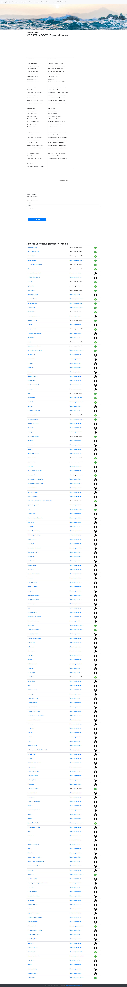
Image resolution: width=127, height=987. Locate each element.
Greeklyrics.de (5, 2)
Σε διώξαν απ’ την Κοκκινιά (34, 346)
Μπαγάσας (30, 732)
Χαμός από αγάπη (32, 969)
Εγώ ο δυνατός (31, 513)
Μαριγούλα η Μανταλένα (34, 316)
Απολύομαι (30, 427)
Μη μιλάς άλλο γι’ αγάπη (34, 711)
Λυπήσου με (31, 694)
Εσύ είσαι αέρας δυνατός (34, 277)
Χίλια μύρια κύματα (32, 973)
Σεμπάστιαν (31, 887)
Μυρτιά (29, 741)
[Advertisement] (63, 47)
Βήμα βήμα (30, 466)
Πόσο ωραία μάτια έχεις (34, 865)
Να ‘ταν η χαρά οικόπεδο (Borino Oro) (37, 749)
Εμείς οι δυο (31, 543)
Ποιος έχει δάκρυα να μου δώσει (36, 861)
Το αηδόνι (30, 363)
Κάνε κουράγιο (31, 651)
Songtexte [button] (24, 2)
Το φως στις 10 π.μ (32, 947)
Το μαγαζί (30, 372)
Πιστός (29, 848)
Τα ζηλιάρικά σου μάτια (33, 913)
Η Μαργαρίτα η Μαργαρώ (34, 629)
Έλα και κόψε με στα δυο (34, 535)
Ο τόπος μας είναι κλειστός (35, 333)
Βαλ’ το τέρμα (31, 256)
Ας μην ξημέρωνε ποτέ (33, 251)
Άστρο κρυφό (31, 445)
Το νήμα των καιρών (33, 376)
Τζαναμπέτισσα (31, 380)
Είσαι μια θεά (31, 526)
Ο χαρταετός (31, 797)
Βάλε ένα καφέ (31, 457)
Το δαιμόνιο (31, 943)
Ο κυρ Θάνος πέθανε (33, 775)
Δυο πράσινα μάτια (32, 496)
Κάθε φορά (30, 659)
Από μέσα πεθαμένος (33, 419)
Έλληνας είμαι (31, 268)
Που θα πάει (31, 874)
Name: (29, 203)
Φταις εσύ (30, 578)
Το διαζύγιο (30, 367)
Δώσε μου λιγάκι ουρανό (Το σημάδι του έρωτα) (40, 500)
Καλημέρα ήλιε (31, 307)
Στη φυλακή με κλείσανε (34, 896)
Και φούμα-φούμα (32, 303)
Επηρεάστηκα (31, 556)
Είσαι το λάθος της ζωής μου (35, 264)
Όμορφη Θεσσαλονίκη (33, 823)
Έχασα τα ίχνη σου (32, 565)
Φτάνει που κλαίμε (32, 582)
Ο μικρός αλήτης (32, 329)
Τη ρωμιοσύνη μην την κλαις (35, 917)
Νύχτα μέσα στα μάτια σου (34, 762)
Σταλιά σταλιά (31, 354)
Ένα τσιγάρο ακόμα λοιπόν (34, 548)
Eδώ (29, 509)
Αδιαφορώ (30, 389)
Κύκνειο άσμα (31, 681)
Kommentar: (31, 208)
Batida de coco (31, 462)
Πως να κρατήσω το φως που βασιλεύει (38, 883)
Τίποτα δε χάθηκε (32, 938)
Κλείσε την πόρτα (32, 664)
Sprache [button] (48, 2)
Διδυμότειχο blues (32, 487)
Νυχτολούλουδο (32, 767)
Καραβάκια (30, 655)
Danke (54, 2)
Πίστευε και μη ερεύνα (33, 844)
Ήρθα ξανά (30, 646)
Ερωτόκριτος (31, 560)
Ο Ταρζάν (30, 324)
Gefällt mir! (63, 2)
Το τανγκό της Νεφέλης (34, 956)
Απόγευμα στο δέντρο (33, 423)
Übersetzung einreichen (75, 273)
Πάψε (29, 831)
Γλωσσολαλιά (31, 625)
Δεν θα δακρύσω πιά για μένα (35, 483)
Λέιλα (29, 685)
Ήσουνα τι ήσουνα (32, 298)
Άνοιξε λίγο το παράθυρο (34, 410)
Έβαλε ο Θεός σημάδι (33, 505)
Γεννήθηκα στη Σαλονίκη (34, 599)
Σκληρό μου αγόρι (32, 891)
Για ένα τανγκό (31, 603)
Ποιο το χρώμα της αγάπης (34, 857)
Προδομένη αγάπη (32, 878)
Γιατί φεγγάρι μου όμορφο (34, 616)
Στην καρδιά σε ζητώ (33, 904)
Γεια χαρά (30, 591)
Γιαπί (29, 608)
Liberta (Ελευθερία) (32, 689)
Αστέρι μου (30, 440)
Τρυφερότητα (31, 960)
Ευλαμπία (30, 281)
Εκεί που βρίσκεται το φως (34, 530)
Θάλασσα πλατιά (32, 926)
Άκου (29, 393)
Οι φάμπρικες (31, 337)
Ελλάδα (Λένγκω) (32, 539)
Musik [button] (30, 2)
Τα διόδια (30, 908)
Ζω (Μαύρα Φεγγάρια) (33, 384)
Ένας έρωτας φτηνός (33, 552)
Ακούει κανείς (31, 397)
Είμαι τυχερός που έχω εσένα (35, 518)
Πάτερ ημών (31, 835)
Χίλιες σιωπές (31, 977)
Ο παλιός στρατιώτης (33, 788)
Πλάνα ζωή (30, 853)
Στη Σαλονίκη (31, 900)
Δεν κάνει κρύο (31, 475)
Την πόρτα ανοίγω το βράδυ (35, 930)
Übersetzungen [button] (16, 2)
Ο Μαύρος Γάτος (32, 780)
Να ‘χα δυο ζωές (32, 754)
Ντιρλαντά (30, 758)
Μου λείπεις (31, 728)
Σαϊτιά (29, 341)
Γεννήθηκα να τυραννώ (33, 595)
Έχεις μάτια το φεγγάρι (33, 573)
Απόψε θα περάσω (32, 247)
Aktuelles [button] (36, 2)
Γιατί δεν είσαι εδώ (32, 612)
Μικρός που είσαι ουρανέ (34, 719)
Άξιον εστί (30, 406)
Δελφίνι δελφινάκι (32, 260)
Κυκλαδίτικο (31, 676)
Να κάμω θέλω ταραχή (33, 320)
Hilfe (58, 2)
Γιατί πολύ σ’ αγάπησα (33, 621)
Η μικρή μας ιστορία (33, 634)
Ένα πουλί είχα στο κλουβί (34, 273)
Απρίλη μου (30, 432)
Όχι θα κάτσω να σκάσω (34, 827)
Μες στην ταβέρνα (32, 707)
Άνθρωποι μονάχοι (32, 414)
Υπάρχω (30, 964)
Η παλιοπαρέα (31, 642)
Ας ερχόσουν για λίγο (33, 436)
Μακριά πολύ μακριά (33, 698)
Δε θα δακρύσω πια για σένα (35, 470)
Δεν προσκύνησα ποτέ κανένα (35, 479)
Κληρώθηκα (30, 668)
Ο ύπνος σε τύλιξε (32, 792)
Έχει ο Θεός (31, 286)
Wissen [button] (42, 2)
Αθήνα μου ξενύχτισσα (33, 453)
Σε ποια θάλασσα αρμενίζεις (35, 350)
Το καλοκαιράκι (32, 951)
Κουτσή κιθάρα (31, 672)
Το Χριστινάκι (31, 359)
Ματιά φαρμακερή (32, 702)
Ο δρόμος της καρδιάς (33, 771)
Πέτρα (29, 840)
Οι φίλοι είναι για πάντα (34, 810)
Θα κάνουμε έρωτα (32, 921)
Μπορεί (29, 737)
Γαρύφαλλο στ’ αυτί (32, 586)
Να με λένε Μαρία (32, 745)
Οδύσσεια (30, 805)
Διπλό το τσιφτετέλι (33, 492)
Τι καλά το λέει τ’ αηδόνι (34, 934)
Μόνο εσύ (30, 724)
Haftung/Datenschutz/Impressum (74, 985)
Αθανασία (30, 449)
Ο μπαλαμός (31, 784)
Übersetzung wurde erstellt (76, 260)
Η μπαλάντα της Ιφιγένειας (34, 638)
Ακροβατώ (30, 402)
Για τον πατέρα (31, 290)
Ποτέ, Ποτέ (30, 870)
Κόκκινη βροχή (31, 311)
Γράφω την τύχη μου (33, 294)
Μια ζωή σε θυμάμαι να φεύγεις (36, 715)
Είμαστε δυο (31, 522)
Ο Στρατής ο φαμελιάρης (34, 801)
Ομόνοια (30, 814)
